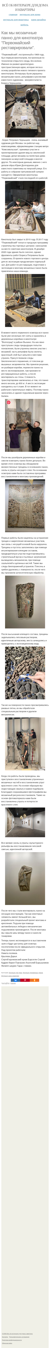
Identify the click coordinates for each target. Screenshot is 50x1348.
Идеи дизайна (38, 19)
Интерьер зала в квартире (10, 976)
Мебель (25, 24)
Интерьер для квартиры (16, 19)
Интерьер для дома (30, 14)
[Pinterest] (25, 980)
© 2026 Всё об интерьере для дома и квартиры (17, 1334)
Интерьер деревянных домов (33, 973)
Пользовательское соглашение (19, 1337)
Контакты (5, 1337)
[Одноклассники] (34, 980)
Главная (13, 14)
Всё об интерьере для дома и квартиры (25, 7)
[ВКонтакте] (15, 980)
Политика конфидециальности (12, 1340)
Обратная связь (7, 1343)
